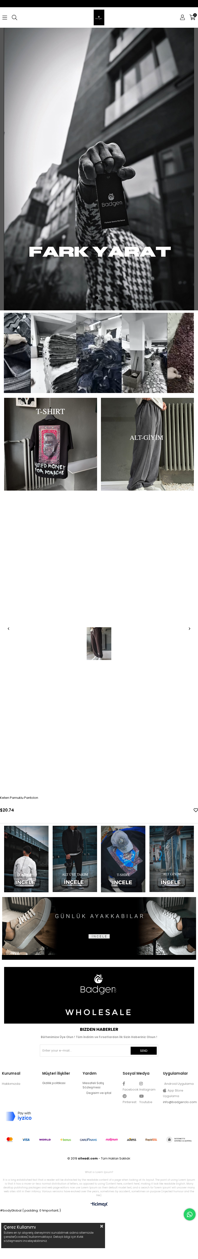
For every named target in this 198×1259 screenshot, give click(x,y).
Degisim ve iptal (98, 1093)
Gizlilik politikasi (53, 1083)
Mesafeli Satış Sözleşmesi (93, 1085)
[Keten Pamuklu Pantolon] (99, 644)
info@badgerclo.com (180, 1102)
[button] (96, 298)
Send (143, 1051)
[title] (26, 859)
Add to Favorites (196, 810)
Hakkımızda (11, 1084)
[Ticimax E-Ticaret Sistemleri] (99, 1205)
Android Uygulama (179, 1084)
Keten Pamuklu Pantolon (19, 798)
